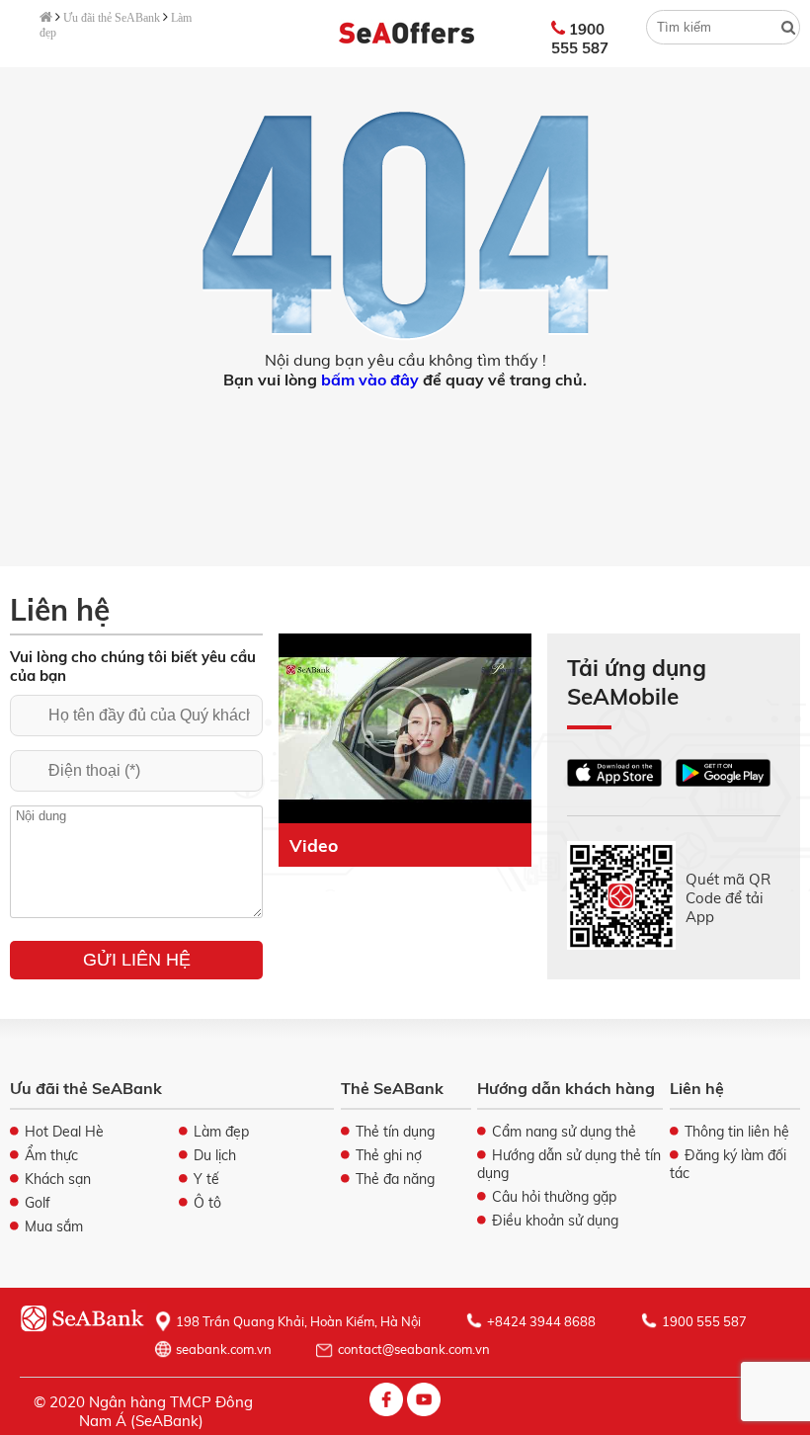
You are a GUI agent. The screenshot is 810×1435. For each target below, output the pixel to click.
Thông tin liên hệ (737, 1131)
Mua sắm (54, 1226)
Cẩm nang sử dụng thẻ (564, 1131)
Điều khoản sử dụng (555, 1220)
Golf (37, 1203)
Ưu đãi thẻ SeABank (111, 18)
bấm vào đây (370, 379)
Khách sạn (58, 1179)
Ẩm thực (51, 1155)
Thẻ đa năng (395, 1179)
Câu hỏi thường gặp (554, 1197)
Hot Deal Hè (64, 1131)
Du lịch (215, 1155)
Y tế (206, 1179)
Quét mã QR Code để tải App (728, 898)
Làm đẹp (221, 1131)
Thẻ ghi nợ (389, 1155)
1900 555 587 (579, 38)
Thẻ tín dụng (395, 1131)
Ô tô (207, 1203)
